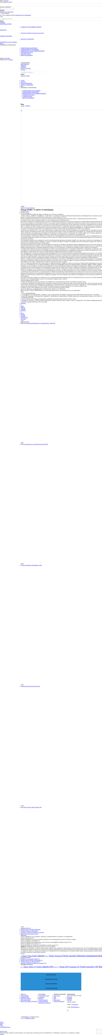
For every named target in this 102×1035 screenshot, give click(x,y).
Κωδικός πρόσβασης (8, 7)
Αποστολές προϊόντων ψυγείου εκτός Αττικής (32, 33)
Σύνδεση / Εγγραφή (5, 58)
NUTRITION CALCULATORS (8, 42)
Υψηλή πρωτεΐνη (69, 955)
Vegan (51, 956)
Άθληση (28, 105)
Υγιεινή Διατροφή (30, 208)
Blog (22, 86)
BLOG (2, 43)
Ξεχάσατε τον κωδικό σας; (6, 12)
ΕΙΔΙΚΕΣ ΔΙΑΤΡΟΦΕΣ (6, 36)
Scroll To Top (3, 1031)
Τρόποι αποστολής (43, 1001)
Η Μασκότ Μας (25, 997)
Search (1, 21)
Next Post (23, 319)
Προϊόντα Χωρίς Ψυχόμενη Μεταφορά (30, 929)
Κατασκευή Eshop (30, 1018)
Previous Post (24, 317)
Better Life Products (26, 998)
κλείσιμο (6, 0)
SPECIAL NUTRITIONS (27, 39)
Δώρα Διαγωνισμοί (25, 1000)
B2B (55, 997)
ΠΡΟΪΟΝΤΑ (3, 30)
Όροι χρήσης (57, 1000)
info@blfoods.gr (25, 64)
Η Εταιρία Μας (24, 995)
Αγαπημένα (41, 997)
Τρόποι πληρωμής (43, 1000)
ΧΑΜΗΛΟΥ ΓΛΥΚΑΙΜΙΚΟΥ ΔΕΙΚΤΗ (31, 27)
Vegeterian (58, 956)
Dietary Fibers (27, 956)
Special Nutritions (26, 83)
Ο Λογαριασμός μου (43, 995)
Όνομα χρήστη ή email (9, 2)
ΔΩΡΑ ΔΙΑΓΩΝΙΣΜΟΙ (27, 55)
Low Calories (38, 955)
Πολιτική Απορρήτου (59, 1001)
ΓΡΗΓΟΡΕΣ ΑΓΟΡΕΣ (5, 24)
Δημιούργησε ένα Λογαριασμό (23, 15)
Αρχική (22, 80)
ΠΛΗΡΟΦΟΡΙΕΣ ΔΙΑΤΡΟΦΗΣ (29, 48)
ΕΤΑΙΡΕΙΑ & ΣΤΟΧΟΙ (27, 52)
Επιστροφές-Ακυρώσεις (44, 1003)
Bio (21, 956)
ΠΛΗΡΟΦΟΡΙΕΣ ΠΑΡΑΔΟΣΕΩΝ (30, 49)
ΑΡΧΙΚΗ (2, 22)
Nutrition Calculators (27, 84)
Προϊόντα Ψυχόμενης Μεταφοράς (29, 931)
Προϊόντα (23, 82)
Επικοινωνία (57, 995)
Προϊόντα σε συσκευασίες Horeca (29, 933)
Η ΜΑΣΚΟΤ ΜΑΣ (26, 53)
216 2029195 (74, 1004)
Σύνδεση (2, 10)
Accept (2, 1034)
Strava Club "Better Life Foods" (29, 1001)
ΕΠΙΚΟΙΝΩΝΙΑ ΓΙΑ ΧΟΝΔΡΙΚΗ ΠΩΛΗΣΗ (32, 51)
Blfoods (27, 1017)
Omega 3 (47, 956)
